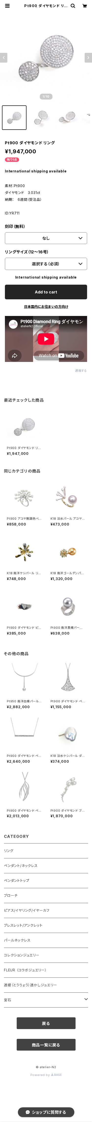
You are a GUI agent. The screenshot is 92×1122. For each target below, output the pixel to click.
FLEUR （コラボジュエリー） (25, 970)
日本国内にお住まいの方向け (46, 306)
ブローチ (11, 895)
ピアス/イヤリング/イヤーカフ (27, 910)
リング (8, 851)
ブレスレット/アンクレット (23, 925)
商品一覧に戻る (46, 1045)
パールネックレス (17, 940)
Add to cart (46, 292)
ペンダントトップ (16, 880)
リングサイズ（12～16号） (27, 251)
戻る (46, 1023)
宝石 (7, 1000)
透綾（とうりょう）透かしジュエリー (30, 985)
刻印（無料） (15, 226)
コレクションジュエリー (21, 955)
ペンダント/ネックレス (21, 866)
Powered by (40, 1075)
